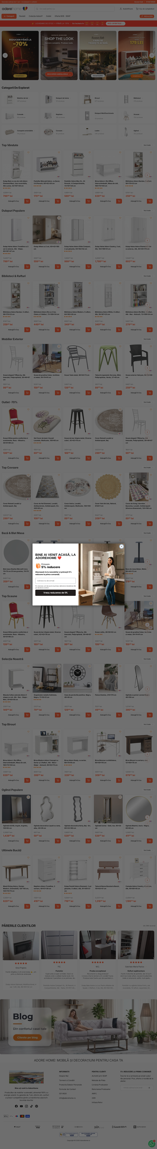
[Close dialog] (122, 546)
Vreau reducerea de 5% (55, 592)
